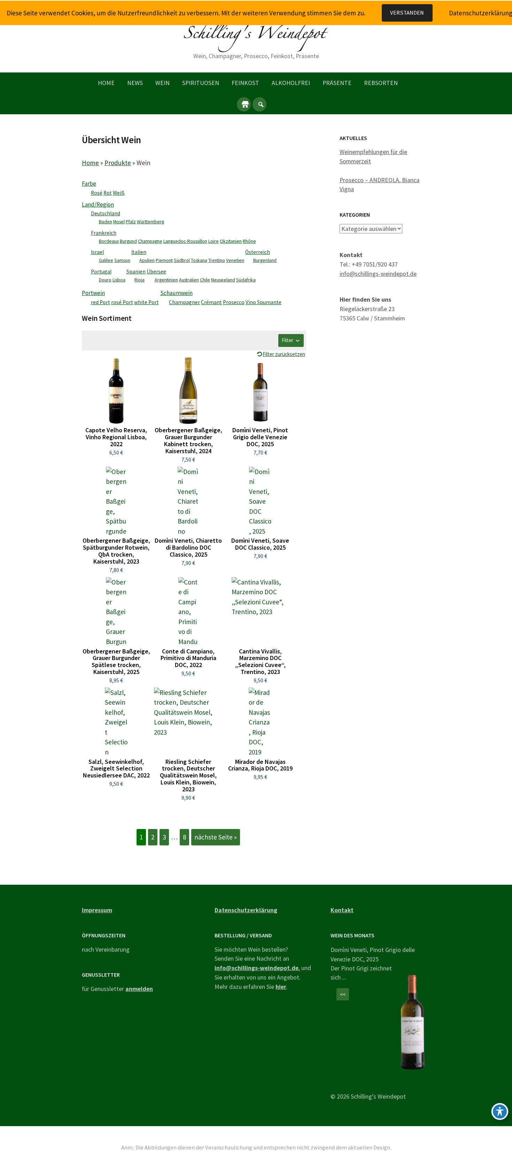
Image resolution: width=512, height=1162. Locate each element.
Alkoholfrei (291, 83)
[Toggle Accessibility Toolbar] (499, 1111)
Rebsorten (381, 83)
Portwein (93, 293)
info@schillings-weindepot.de (378, 274)
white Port (146, 302)
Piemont (164, 260)
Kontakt (342, 910)
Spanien (136, 271)
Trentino (216, 260)
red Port (100, 302)
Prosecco (234, 302)
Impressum (97, 910)
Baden (105, 221)
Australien (189, 280)
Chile (205, 280)
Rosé (96, 192)
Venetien (235, 260)
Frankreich (103, 233)
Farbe (89, 183)
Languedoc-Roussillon (185, 241)
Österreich (257, 252)
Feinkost (245, 83)
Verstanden (407, 12)
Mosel (119, 221)
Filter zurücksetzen (284, 354)
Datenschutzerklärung (246, 910)
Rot (107, 192)
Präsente (337, 83)
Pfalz (131, 221)
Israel (97, 252)
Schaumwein (176, 293)
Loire (213, 241)
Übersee (156, 271)
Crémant (211, 302)
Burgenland (265, 260)
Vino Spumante (263, 302)
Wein (162, 83)
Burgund (128, 241)
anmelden (139, 989)
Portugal (101, 271)
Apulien (147, 260)
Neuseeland (223, 280)
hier (281, 987)
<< (343, 994)
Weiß (119, 192)
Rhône (249, 241)
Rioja (139, 280)
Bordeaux (109, 241)
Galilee (106, 260)
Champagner (184, 302)
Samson (122, 260)
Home (106, 83)
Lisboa (119, 280)
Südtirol (182, 260)
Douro (105, 280)
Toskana (199, 260)
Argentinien (166, 280)
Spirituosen (200, 83)
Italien (138, 252)
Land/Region (98, 204)
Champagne (150, 241)
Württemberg (150, 221)
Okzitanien (231, 241)
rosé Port (122, 302)
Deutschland (105, 213)
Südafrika (246, 280)
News (135, 83)
